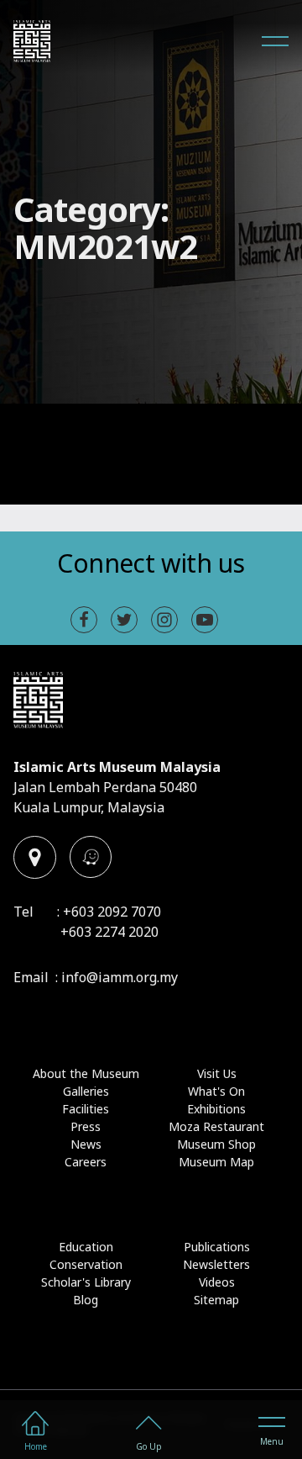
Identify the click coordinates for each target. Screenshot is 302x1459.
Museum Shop (216, 1144)
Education (86, 1247)
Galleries (86, 1091)
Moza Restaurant (216, 1126)
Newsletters (216, 1264)
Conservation (85, 1264)
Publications (217, 1247)
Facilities (85, 1109)
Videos (217, 1282)
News (86, 1144)
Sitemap (216, 1300)
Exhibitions (216, 1109)
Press (85, 1126)
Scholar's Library (86, 1282)
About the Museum (86, 1073)
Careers (86, 1162)
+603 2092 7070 (112, 911)
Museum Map (216, 1162)
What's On (216, 1091)
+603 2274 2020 (109, 931)
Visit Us (217, 1073)
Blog (85, 1300)
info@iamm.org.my (119, 977)
